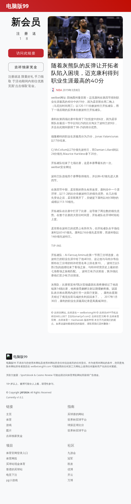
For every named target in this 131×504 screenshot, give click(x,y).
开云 (70, 475)
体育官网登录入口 (17, 453)
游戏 (9, 425)
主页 (9, 414)
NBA (59, 90)
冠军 (70, 458)
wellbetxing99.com (41, 366)
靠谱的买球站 (14, 469)
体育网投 (11, 458)
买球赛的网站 (76, 414)
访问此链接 (26, 53)
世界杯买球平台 (77, 419)
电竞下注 (11, 475)
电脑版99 (17, 6)
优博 (70, 469)
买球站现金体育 (15, 464)
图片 (9, 430)
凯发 (70, 464)
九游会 (72, 453)
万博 (70, 480)
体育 (9, 419)
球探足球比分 (76, 425)
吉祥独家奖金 (26, 67)
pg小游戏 (12, 480)
